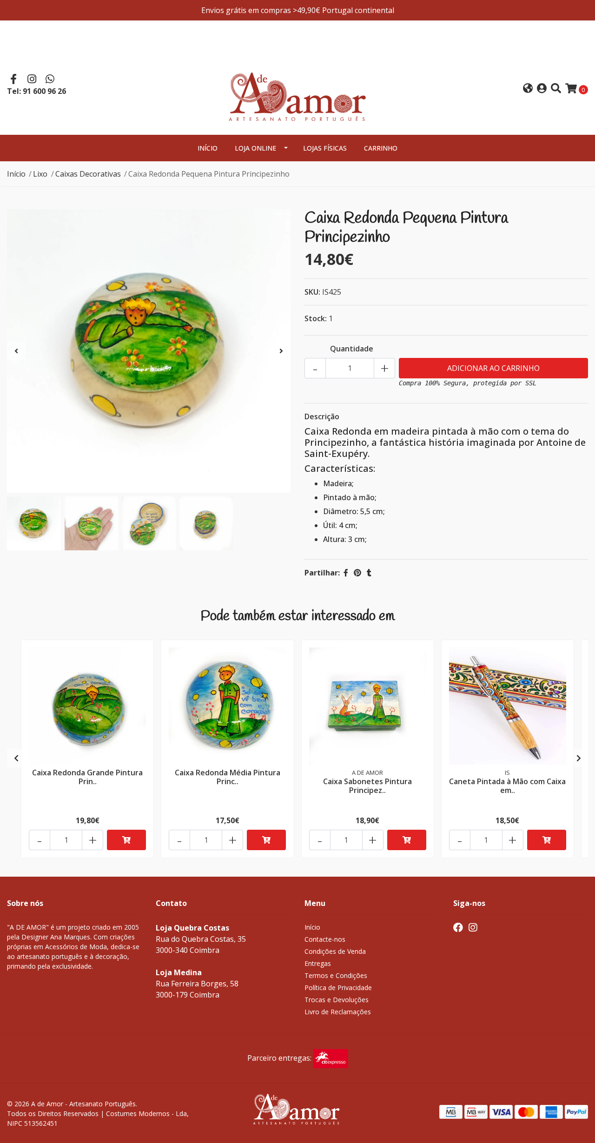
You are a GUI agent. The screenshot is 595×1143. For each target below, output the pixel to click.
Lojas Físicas (325, 148)
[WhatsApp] (50, 80)
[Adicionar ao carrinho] (126, 840)
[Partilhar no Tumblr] (369, 573)
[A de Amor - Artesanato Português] (297, 88)
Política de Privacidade (338, 987)
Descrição (321, 416)
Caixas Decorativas (88, 174)
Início (208, 148)
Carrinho (380, 148)
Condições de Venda (335, 951)
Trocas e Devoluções (336, 999)
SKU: (312, 292)
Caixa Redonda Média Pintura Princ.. (227, 776)
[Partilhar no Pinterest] (357, 573)
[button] (528, 89)
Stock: (315, 318)
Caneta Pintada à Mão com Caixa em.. (507, 785)
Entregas (317, 963)
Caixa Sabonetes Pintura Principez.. (367, 785)
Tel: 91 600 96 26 (36, 91)
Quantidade (351, 349)
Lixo (40, 174)
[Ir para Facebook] (13, 80)
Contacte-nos (324, 939)
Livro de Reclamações (337, 1011)
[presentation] (16, 351)
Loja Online (255, 148)
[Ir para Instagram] (32, 80)
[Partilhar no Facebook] (346, 573)
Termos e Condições (335, 975)
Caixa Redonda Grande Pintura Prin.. (87, 776)
